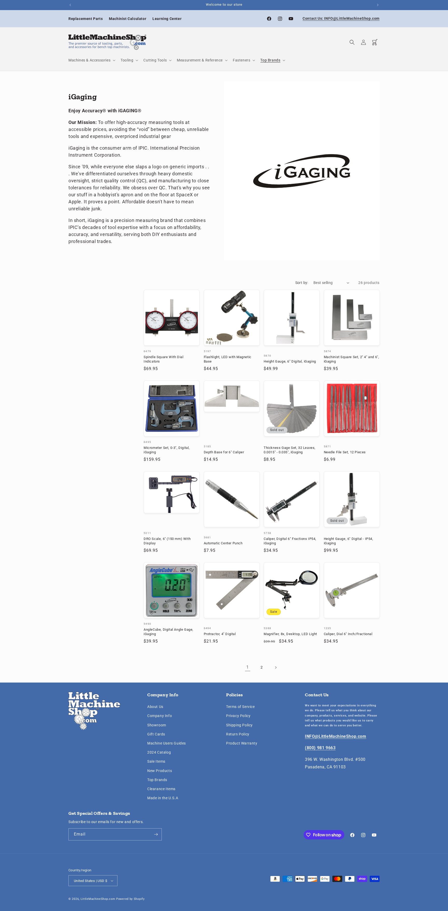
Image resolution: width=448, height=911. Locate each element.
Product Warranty (241, 743)
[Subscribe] (156, 834)
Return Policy (237, 734)
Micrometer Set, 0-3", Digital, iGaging (167, 450)
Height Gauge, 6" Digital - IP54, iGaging (348, 541)
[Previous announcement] (70, 5)
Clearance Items (161, 789)
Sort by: (301, 283)
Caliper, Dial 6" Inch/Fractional (348, 634)
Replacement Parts (85, 19)
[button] (91, 60)
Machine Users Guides (166, 743)
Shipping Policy (239, 725)
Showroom (156, 725)
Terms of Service (240, 707)
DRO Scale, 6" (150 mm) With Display (167, 541)
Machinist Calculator (127, 19)
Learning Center (166, 19)
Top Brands (157, 780)
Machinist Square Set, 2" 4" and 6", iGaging (351, 359)
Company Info (159, 716)
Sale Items (156, 761)
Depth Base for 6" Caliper (224, 452)
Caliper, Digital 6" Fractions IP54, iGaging (290, 541)
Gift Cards (156, 734)
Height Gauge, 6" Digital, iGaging (290, 361)
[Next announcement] (377, 5)
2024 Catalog (159, 752)
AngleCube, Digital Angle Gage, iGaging (168, 632)
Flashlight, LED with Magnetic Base (227, 359)
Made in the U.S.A (162, 798)
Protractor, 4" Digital (220, 634)
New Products (159, 771)
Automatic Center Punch (223, 543)
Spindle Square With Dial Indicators (163, 359)
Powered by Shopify (130, 899)
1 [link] (247, 667)
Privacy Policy (238, 716)
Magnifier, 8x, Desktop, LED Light (290, 634)
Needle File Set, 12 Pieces (345, 452)
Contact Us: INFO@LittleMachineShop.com (341, 18)
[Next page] (275, 667)
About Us (155, 707)
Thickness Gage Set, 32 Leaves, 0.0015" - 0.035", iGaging (290, 450)
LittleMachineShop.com (98, 899)
